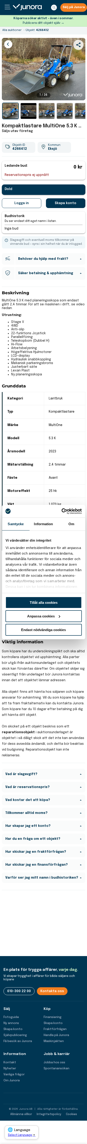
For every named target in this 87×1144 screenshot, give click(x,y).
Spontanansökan (56, 1068)
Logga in (21, 203)
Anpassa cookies (41, 616)
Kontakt (9, 1062)
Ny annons (11, 1023)
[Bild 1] (10, 111)
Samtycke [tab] (16, 524)
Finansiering (52, 1017)
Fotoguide (11, 1017)
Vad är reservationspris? (27, 787)
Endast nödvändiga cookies (43, 630)
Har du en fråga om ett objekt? (32, 838)
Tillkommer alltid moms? (26, 813)
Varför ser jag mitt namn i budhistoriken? (41, 877)
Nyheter (9, 1068)
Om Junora (11, 1080)
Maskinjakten (54, 1041)
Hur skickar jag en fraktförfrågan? (35, 851)
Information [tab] (43, 524)
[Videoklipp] (28, 111)
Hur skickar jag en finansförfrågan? (36, 864)
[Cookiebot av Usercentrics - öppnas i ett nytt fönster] (62, 511)
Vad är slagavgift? (21, 774)
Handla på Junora (56, 1035)
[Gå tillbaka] (8, 44)
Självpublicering (15, 1035)
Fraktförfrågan (55, 1029)
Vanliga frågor (14, 1074)
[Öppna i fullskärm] (79, 94)
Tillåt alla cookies (44, 602)
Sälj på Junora (74, 7)
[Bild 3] (64, 111)
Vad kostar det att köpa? (27, 800)
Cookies (71, 1114)
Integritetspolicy (49, 1114)
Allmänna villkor (21, 1114)
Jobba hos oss (54, 1062)
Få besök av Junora (17, 1041)
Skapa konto (65, 203)
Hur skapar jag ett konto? (28, 826)
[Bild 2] (46, 111)
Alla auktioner (12, 30)
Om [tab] (71, 524)
